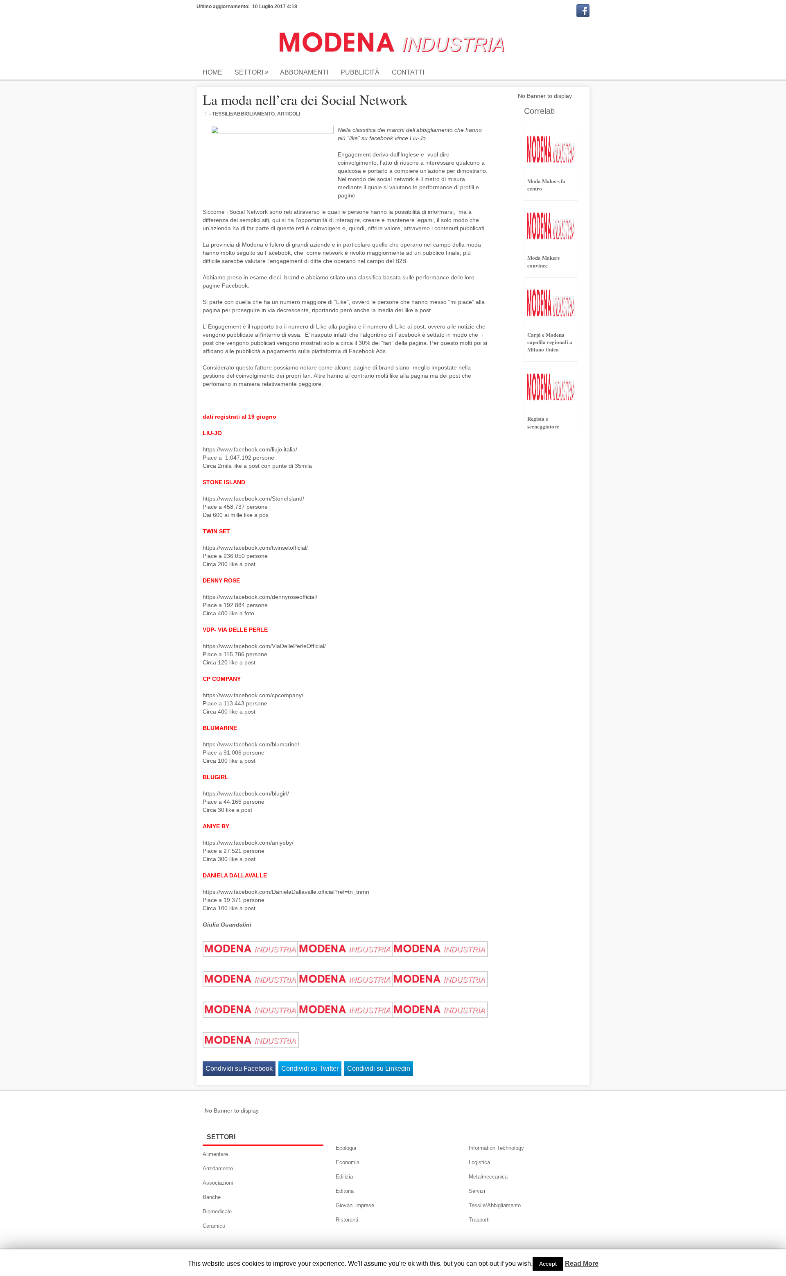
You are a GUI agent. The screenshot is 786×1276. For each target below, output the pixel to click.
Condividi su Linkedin (378, 1068)
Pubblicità (360, 72)
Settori (252, 72)
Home (212, 72)
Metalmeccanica (488, 1177)
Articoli (288, 114)
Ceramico (214, 1226)
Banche (212, 1197)
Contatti (408, 72)
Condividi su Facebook (239, 1068)
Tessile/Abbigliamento (495, 1205)
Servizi (477, 1191)
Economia (347, 1162)
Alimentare (215, 1154)
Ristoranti (347, 1220)
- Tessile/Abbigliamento (242, 114)
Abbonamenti (304, 72)
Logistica (479, 1162)
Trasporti (479, 1220)
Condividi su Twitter (310, 1068)
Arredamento (218, 1168)
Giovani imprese (355, 1205)
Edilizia (344, 1177)
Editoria (345, 1191)
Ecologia (346, 1148)
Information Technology (496, 1148)
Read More (582, 1263)
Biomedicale (217, 1211)
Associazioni (218, 1183)
